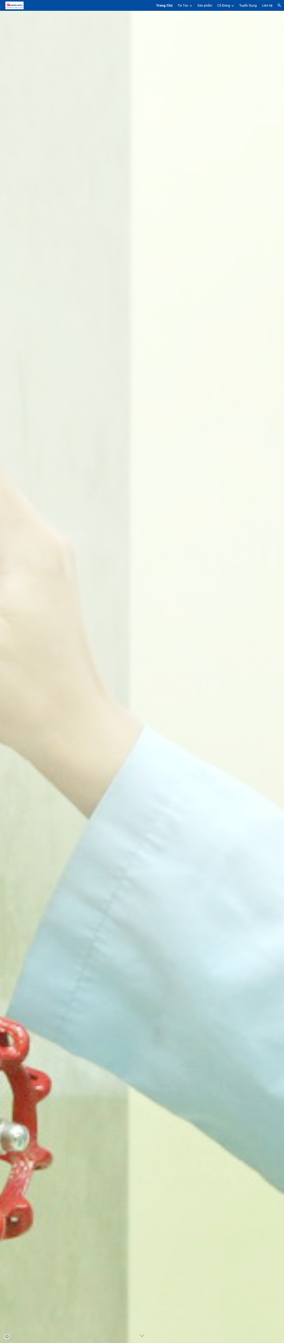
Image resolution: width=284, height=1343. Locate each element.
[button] (279, 5)
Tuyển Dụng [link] (248, 5)
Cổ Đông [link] (223, 5)
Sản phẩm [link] (204, 5)
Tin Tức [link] (183, 5)
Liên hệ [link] (267, 5)
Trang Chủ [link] (164, 5)
